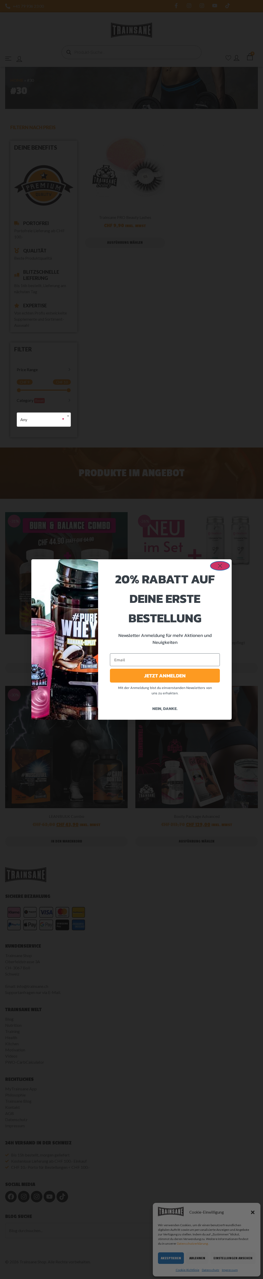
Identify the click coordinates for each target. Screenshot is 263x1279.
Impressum (230, 1270)
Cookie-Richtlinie (187, 1270)
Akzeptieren (171, 1258)
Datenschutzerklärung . (193, 1243)
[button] (252, 1212)
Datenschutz (210, 1270)
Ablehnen (197, 1258)
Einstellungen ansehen (232, 1258)
